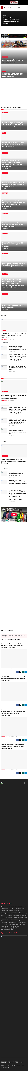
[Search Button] (26, 2)
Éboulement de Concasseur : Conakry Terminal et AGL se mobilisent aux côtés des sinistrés (13, 265)
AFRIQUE (10, 1062)
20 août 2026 (12, 435)
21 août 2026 (12, 371)
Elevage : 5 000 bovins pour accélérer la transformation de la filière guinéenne (13, 245)
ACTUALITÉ (5, 15)
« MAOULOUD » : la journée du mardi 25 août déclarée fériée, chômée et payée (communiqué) (12, 74)
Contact (22, 1062)
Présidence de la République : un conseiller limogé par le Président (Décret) (17, 368)
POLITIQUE (3, 1062)
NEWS (4, 71)
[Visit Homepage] (14, 2)
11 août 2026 (12, 503)
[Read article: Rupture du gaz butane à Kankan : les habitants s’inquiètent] (14, 301)
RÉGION (16, 1062)
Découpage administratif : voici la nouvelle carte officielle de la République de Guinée (17, 473)
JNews (6, 1065)
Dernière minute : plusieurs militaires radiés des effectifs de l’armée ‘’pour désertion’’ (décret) (13, 184)
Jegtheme (7, 1067)
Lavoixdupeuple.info (5, 1061)
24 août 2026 (5, 148)
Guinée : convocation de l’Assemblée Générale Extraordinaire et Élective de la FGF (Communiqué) (13, 224)
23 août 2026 (12, 477)
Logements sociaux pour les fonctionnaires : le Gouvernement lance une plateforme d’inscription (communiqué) (13, 396)
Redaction (4, 339)
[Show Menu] (1, 2)
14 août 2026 (12, 487)
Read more (6, 342)
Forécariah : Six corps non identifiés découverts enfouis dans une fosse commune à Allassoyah (12, 60)
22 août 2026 (12, 415)
